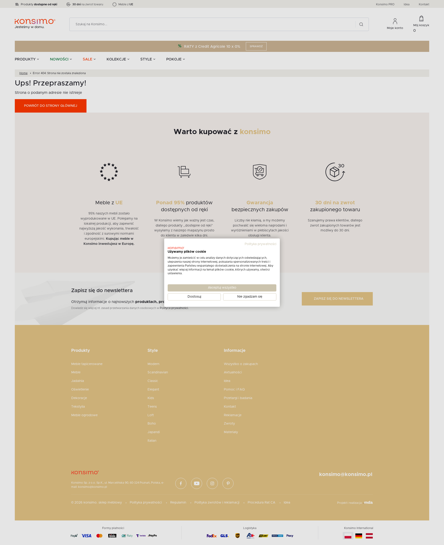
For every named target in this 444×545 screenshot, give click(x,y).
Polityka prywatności (260, 244)
